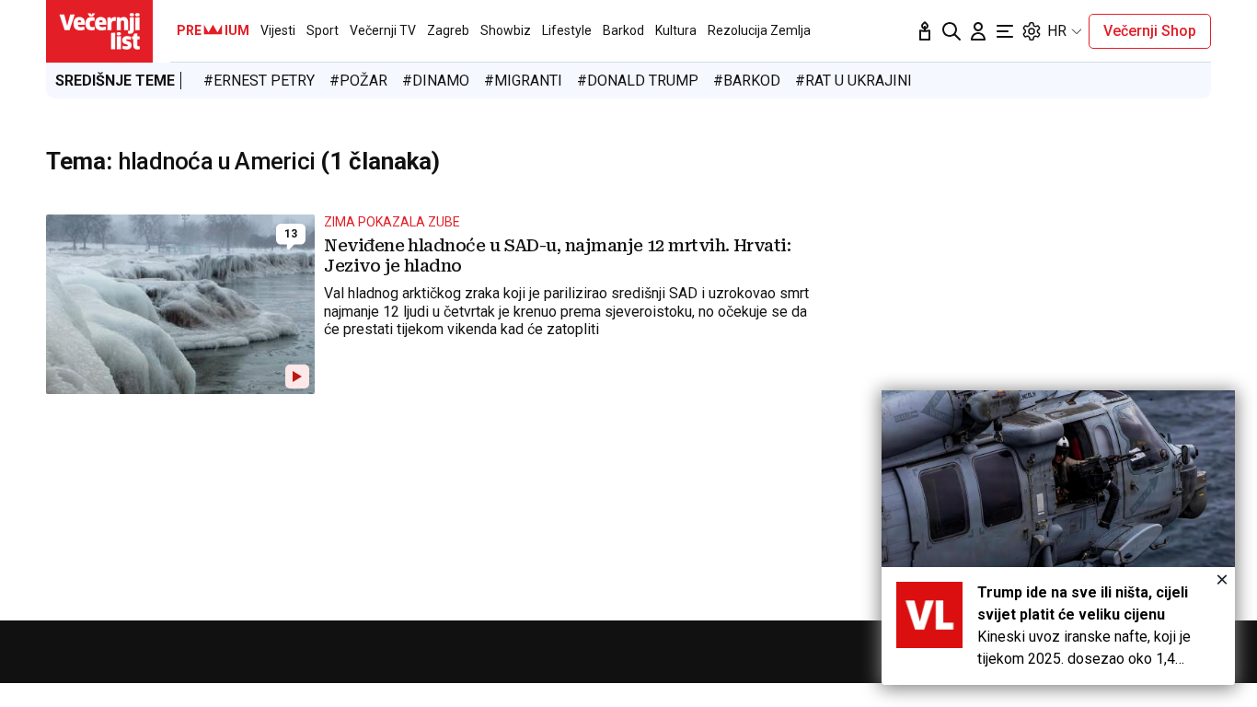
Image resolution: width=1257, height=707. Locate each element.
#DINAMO (435, 80)
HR (1057, 31)
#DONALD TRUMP (637, 80)
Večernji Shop (1149, 31)
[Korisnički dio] (978, 31)
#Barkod (746, 80)
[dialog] (1058, 537)
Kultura (676, 30)
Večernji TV (383, 30)
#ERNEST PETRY (259, 80)
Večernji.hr (99, 31)
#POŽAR (358, 80)
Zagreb (448, 30)
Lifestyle (567, 30)
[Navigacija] (1005, 31)
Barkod (623, 30)
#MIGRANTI (523, 80)
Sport (322, 30)
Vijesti (277, 30)
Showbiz (505, 30)
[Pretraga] (951, 31)
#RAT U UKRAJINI (853, 80)
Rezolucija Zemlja (759, 30)
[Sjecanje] (925, 31)
